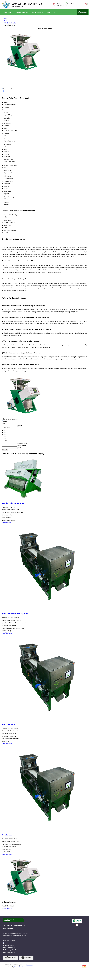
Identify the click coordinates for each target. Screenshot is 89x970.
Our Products (37, 12)
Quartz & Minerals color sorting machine (15, 614)
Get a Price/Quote (7, 522)
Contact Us (51, 12)
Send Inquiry (83, 12)
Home (5, 19)
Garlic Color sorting (8, 835)
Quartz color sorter (8, 724)
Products (6, 21)
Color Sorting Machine (10, 23)
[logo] (6, 8)
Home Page (7, 12)
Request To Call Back (7, 908)
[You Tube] (77, 926)
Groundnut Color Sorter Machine (13, 503)
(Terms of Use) (29, 965)
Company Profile (21, 12)
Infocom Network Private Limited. (21, 966)
